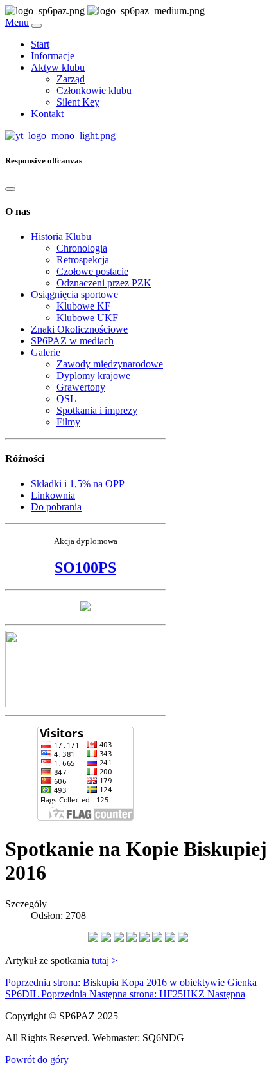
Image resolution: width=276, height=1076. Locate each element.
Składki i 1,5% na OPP (78, 483)
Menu (17, 22)
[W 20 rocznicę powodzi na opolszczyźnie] (85, 607)
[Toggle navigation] (36, 26)
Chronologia (81, 248)
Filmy (68, 421)
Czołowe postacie (92, 271)
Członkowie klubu (94, 90)
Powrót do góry (37, 1059)
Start (40, 44)
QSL (66, 398)
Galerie (45, 352)
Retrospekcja (82, 259)
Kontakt (47, 113)
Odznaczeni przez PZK (103, 282)
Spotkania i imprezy (96, 410)
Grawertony (80, 387)
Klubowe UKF (87, 317)
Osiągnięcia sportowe (74, 294)
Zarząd (70, 78)
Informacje (52, 55)
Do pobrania (56, 506)
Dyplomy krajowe (93, 375)
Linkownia (53, 495)
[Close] (10, 189)
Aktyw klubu (58, 67)
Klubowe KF (83, 306)
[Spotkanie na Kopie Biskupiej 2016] (93, 938)
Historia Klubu (61, 236)
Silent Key (77, 102)
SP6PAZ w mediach (72, 340)
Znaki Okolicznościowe (79, 329)
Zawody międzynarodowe (109, 363)
